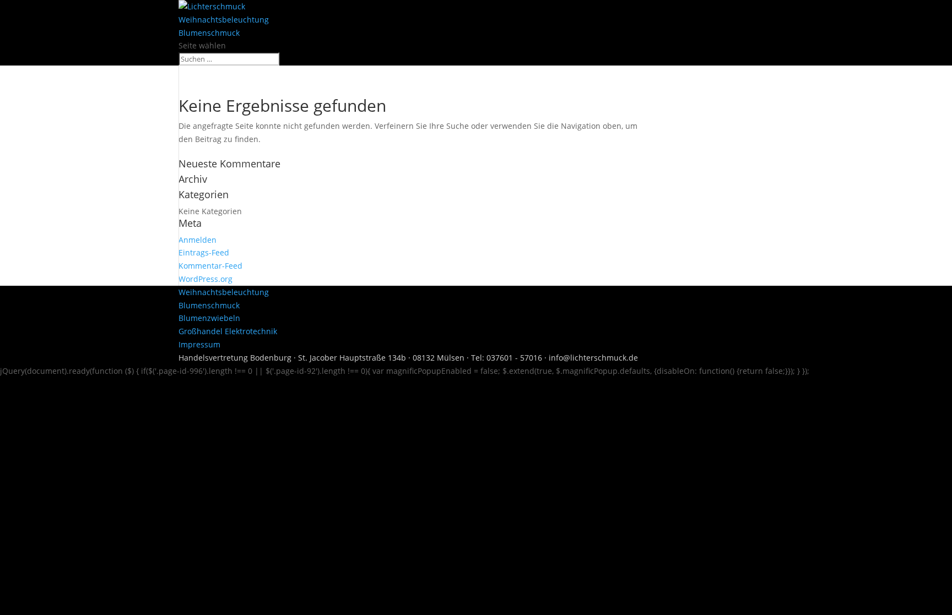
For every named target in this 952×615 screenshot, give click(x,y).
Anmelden (197, 240)
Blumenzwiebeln (209, 318)
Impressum (199, 344)
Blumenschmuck (209, 33)
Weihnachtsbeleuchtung (223, 19)
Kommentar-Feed (210, 265)
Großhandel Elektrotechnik (227, 331)
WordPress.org (205, 279)
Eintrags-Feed (203, 252)
